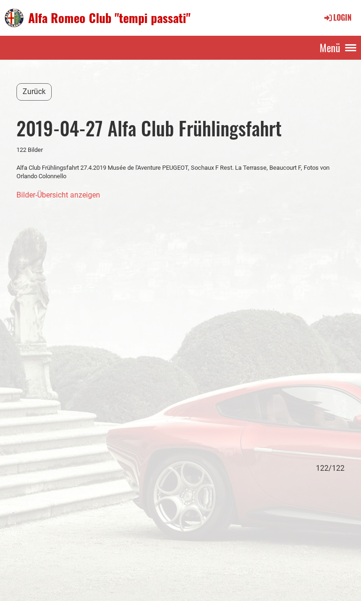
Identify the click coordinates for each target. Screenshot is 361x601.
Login (342, 17)
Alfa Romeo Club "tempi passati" (109, 17)
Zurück (34, 91)
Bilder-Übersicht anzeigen (58, 194)
